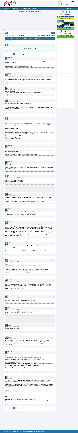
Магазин (43, 431)
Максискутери (13, 35)
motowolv (10, 44)
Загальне (21, 35)
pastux (9, 73)
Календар (34, 8)
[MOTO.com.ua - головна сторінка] (8, 5)
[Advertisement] (36, 3)
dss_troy (10, 57)
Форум (9, 8)
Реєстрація (68, 8)
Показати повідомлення (30, 48)
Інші (39, 35)
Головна (7, 35)
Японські (53, 35)
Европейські (43, 35)
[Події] (14, 3)
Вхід (73, 8)
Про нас (33, 431)
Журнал (20, 8)
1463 (23, 54)
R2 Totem (18, 167)
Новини (5, 8)
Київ (60, 1)
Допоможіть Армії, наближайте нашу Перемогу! (30, 11)
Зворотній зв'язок (29, 431)
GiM (17, 195)
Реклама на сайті (39, 431)
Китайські (49, 35)
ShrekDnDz (10, 259)
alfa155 (9, 194)
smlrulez (18, 261)
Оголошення (15, 8)
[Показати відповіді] (51, 45)
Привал (29, 8)
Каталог (25, 8)
